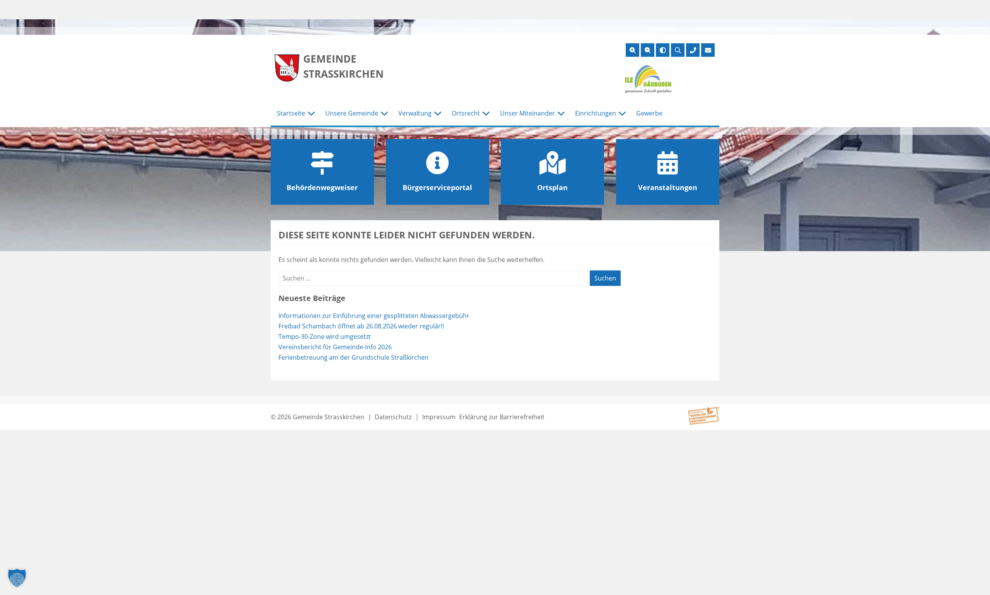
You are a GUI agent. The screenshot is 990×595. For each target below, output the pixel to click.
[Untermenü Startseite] (311, 113)
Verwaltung (415, 113)
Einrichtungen (595, 113)
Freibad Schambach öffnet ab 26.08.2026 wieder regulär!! (361, 326)
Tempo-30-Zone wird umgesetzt (324, 336)
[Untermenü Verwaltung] (437, 113)
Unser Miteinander (527, 113)
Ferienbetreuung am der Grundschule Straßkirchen (353, 357)
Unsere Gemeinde (351, 113)
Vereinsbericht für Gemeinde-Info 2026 (335, 347)
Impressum (439, 417)
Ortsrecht (466, 113)
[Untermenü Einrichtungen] (622, 113)
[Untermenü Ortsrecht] (486, 113)
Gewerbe (649, 113)
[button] (17, 578)
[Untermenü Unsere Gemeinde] (384, 113)
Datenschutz (393, 417)
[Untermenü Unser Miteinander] (561, 113)
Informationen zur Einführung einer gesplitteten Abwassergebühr (373, 315)
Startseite (291, 113)
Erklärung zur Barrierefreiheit (501, 417)
